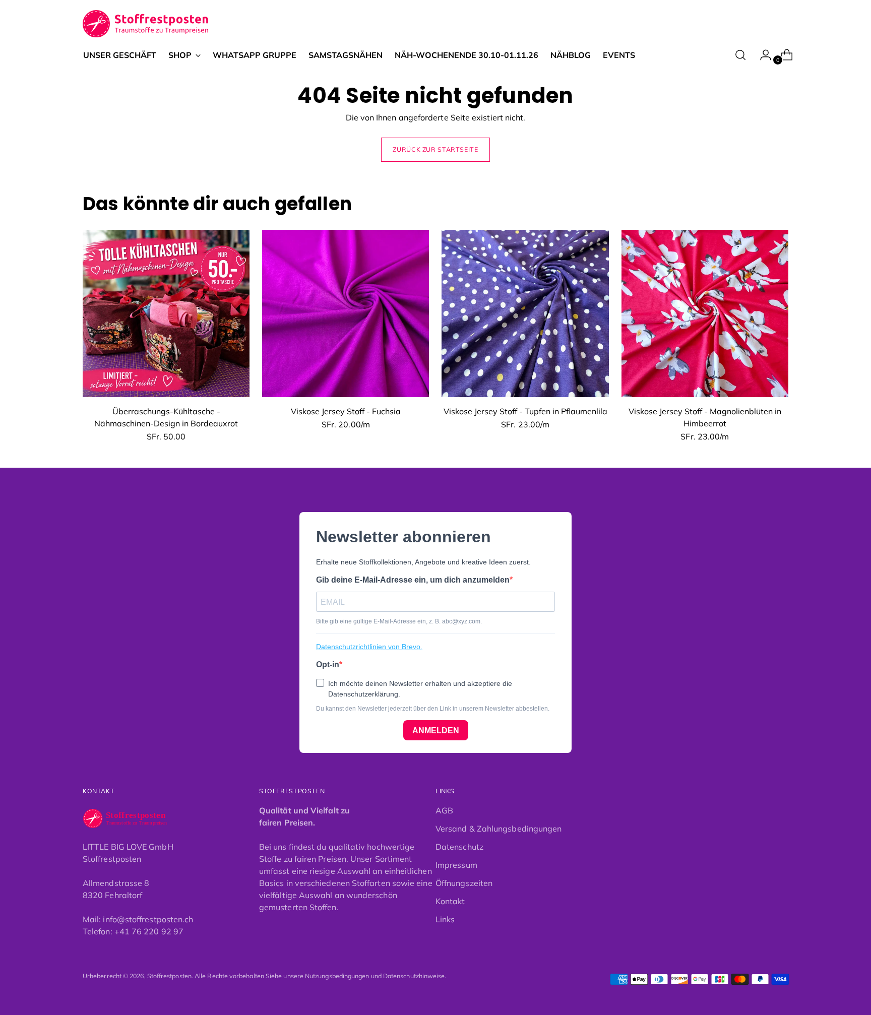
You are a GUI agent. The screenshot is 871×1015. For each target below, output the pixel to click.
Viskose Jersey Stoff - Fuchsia (346, 411)
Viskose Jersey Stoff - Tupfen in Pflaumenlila (525, 411)
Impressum (456, 865)
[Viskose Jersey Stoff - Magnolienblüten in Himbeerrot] (704, 313)
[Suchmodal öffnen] (740, 55)
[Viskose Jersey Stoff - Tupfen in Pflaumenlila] (525, 313)
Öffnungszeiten (464, 883)
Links (445, 919)
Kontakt (450, 901)
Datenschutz (459, 847)
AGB (444, 810)
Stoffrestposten (169, 976)
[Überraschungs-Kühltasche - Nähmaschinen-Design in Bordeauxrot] (166, 313)
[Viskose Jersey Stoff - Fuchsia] (345, 313)
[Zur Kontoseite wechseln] (762, 55)
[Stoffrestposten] (146, 24)
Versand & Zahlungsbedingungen (499, 828)
